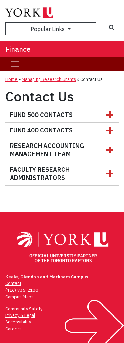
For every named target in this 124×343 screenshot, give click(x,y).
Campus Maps (19, 297)
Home (11, 79)
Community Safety (23, 309)
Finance (18, 49)
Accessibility (18, 322)
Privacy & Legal (20, 315)
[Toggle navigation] (15, 64)
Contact (13, 283)
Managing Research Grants (49, 79)
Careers (13, 329)
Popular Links (48, 28)
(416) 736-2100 (21, 290)
